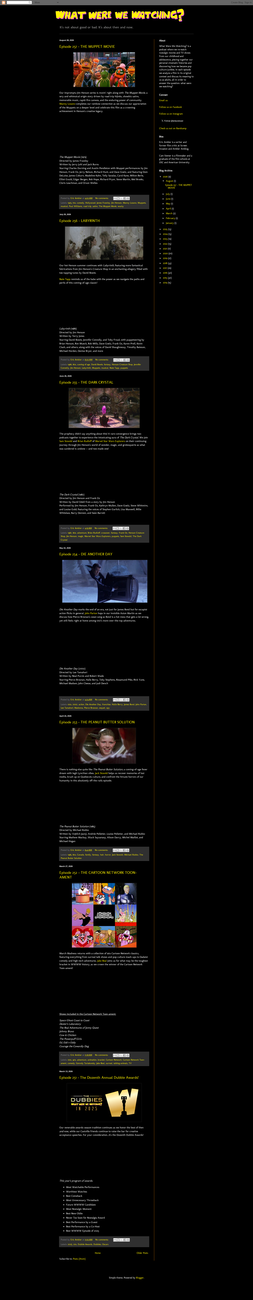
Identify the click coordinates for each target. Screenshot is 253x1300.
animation (92, 1059)
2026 (165, 176)
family (88, 854)
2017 (165, 268)
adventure (82, 532)
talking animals (121, 1063)
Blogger (140, 1277)
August (170, 181)
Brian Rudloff (85, 441)
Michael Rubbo (131, 854)
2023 (165, 238)
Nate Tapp (64, 279)
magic (80, 536)
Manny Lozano (67, 103)
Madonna (78, 708)
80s (74, 364)
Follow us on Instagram (171, 113)
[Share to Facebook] (124, 198)
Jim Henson (116, 202)
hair (102, 854)
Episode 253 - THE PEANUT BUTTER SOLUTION (97, 722)
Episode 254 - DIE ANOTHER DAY (85, 554)
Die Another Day (93, 704)
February (171, 218)
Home (98, 1253)
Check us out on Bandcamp (172, 128)
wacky (121, 206)
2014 (165, 282)
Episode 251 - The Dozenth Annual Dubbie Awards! (99, 1077)
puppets (124, 368)
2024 (165, 234)
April (169, 208)
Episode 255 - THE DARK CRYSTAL (86, 382)
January (170, 223)
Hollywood (90, 202)
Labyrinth (86, 368)
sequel (102, 708)
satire (95, 206)
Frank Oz (123, 532)
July (168, 194)
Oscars (105, 1244)
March (169, 213)
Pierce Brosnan (91, 708)
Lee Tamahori (67, 708)
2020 (165, 253)
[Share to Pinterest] (128, 198)
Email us (163, 100)
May (168, 203)
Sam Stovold (65, 441)
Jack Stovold (101, 773)
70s (74, 202)
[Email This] (115, 198)
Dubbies (97, 1244)
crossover (105, 532)
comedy (80, 202)
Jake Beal (102, 960)
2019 (165, 258)
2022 (165, 243)
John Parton (91, 613)
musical (64, 206)
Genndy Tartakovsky (85, 1063)
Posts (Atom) (79, 1258)
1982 (70, 532)
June (168, 198)
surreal (109, 1063)
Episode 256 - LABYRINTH (79, 220)
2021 (165, 248)
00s (69, 704)
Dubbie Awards (85, 1244)
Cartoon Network (114, 1059)
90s (74, 1059)
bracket (101, 1059)
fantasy (107, 364)
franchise (106, 704)
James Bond (129, 704)
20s (75, 1244)
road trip (87, 206)
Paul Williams (75, 206)
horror (108, 854)
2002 (75, 704)
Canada (80, 854)
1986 (70, 364)
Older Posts (142, 1253)
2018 (165, 263)
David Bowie (97, 364)
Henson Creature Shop (122, 364)
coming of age (83, 364)
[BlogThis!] (118, 198)
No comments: (102, 198)
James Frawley (103, 202)
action (81, 704)
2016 (165, 272)
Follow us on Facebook (170, 107)
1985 (69, 854)
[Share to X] (121, 198)
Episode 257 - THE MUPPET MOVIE (87, 46)
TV (130, 1063)
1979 (69, 202)
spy (108, 708)
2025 (70, 1244)
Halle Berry (117, 704)
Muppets (142, 202)
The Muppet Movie (108, 206)
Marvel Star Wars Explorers (110, 441)
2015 (165, 277)
